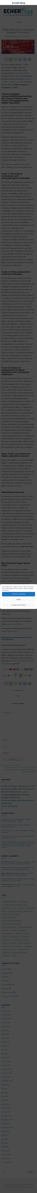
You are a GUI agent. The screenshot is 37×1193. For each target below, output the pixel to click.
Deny (18, 600)
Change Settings (18, 605)
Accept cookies (18, 594)
